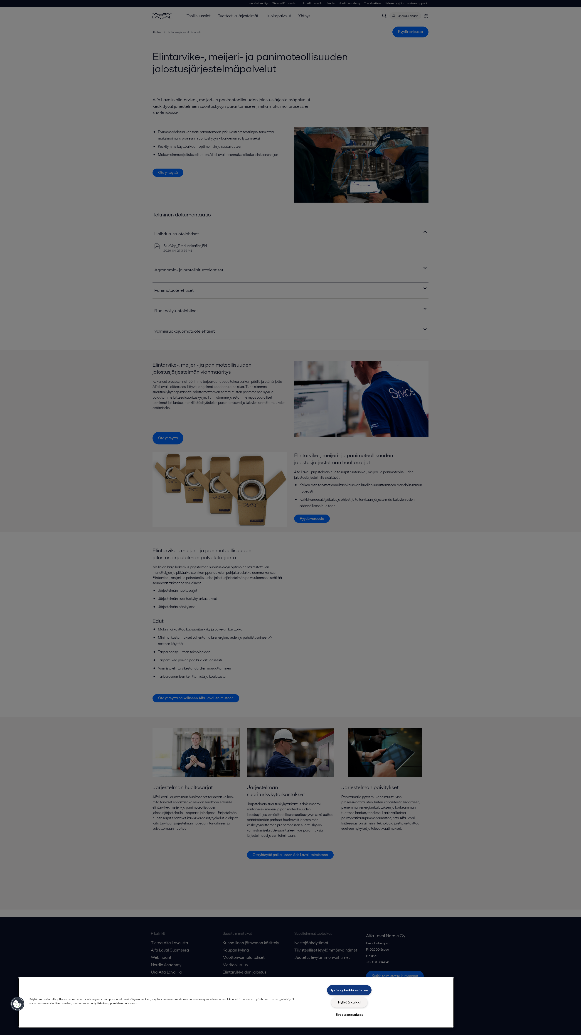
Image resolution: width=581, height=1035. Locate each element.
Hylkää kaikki (349, 1002)
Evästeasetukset (349, 1014)
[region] (236, 1002)
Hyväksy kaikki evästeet (349, 990)
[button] (17, 1004)
